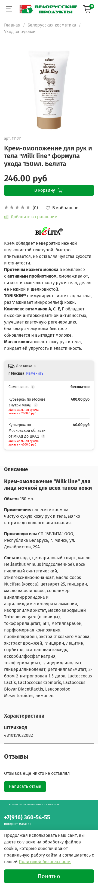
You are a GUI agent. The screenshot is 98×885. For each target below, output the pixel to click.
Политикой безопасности (45, 861)
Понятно (49, 876)
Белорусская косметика (51, 25)
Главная (12, 25)
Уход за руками (20, 31)
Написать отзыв (25, 786)
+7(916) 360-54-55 (27, 817)
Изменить (34, 373)
